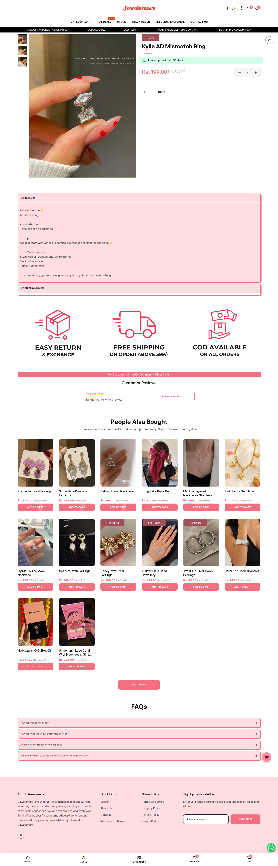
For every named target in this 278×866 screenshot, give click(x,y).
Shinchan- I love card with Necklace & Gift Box (74, 653)
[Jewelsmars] (139, 8)
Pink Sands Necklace (239, 491)
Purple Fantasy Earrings (34, 491)
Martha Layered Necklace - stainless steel (197, 493)
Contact (105, 814)
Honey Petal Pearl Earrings (112, 573)
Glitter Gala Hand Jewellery (154, 573)
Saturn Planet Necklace (117, 491)
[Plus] (255, 72)
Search (104, 801)
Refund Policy (150, 814)
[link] (81, 22)
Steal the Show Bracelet (242, 571)
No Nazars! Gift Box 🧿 (34, 650)
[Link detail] (21, 835)
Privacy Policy (150, 821)
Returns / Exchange (112, 821)
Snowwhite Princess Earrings (73, 493)
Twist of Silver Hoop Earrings (198, 573)
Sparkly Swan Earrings (75, 571)
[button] (269, 40)
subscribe (245, 819)
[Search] (226, 8)
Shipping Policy (151, 808)
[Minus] (239, 72)
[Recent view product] (241, 8)
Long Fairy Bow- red (156, 491)
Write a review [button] (172, 396)
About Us (106, 808)
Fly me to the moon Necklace (32, 573)
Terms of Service (153, 801)
